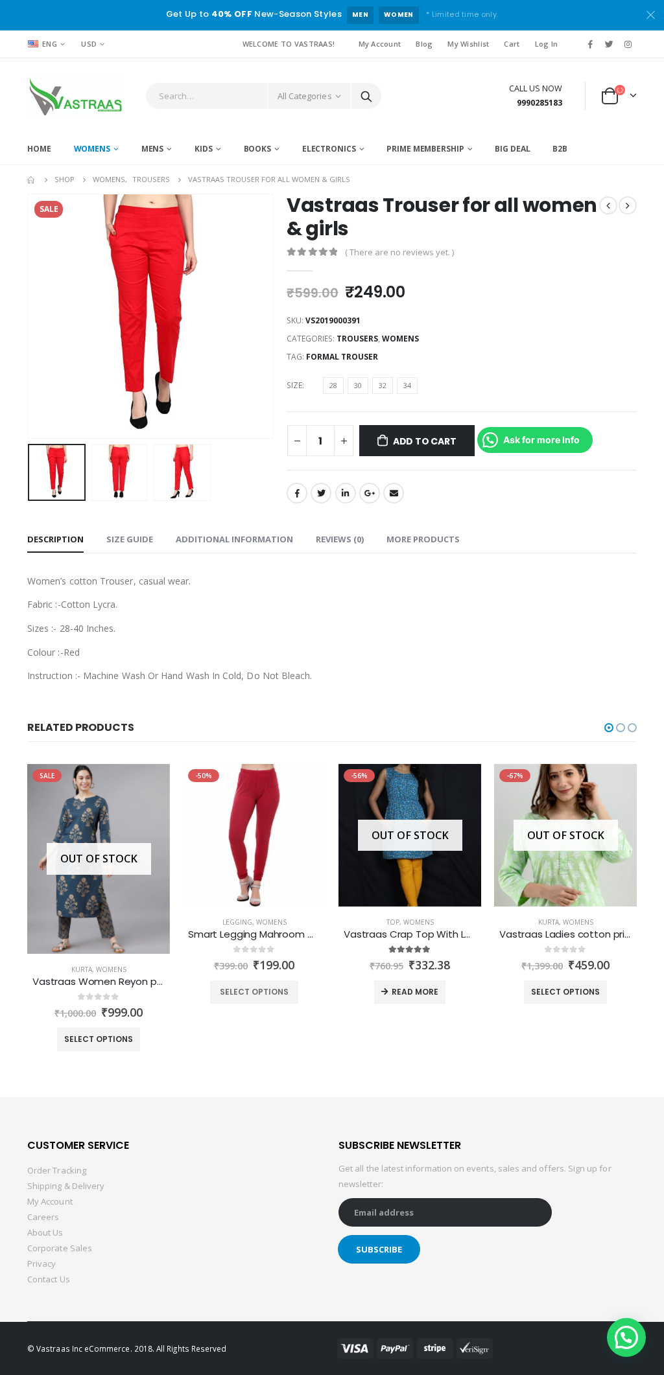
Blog (424, 44)
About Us (45, 1232)
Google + (369, 493)
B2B (559, 148)
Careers (43, 1217)
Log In (546, 44)
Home (39, 148)
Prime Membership (425, 148)
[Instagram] (628, 44)
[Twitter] (609, 44)
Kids (204, 148)
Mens (152, 148)
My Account (380, 44)
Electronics (329, 148)
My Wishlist (468, 44)
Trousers (357, 338)
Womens (92, 148)
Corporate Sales (59, 1248)
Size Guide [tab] (129, 539)
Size (294, 385)
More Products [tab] (423, 539)
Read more (415, 991)
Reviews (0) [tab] (340, 539)
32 (382, 385)
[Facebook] (590, 44)
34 (407, 385)
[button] (609, 727)
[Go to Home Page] (31, 179)
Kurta (81, 969)
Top (392, 922)
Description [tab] (55, 539)
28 (333, 385)
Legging (237, 922)
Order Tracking (56, 1170)
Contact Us (48, 1279)
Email (393, 493)
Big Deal (512, 148)
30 (358, 385)
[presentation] (30, 316)
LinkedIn (345, 493)
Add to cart (424, 441)
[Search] (366, 96)
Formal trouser (342, 356)
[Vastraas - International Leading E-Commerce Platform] (75, 96)
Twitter (321, 493)
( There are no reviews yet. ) (399, 252)
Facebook (297, 493)
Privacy (41, 1263)
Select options (98, 1039)
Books (257, 148)
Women (399, 14)
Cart (511, 44)
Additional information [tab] (234, 539)
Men (360, 14)
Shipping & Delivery (65, 1186)
